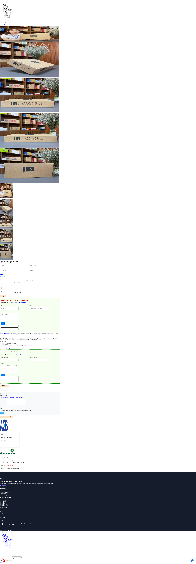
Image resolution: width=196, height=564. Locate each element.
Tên (1, 406)
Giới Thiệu (6, 6)
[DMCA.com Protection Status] (3, 488)
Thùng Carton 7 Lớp (7, 14)
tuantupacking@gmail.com (9, 348)
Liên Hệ (3, 23)
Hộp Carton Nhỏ (7, 15)
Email (1, 408)
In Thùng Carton (5, 8)
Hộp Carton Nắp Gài (7, 21)
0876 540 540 (11, 521)
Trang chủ (1, 24)
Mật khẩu (2, 558)
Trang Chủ (4, 4)
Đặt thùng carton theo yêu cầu (8, 22)
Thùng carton (4, 11)
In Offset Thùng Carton (8, 10)
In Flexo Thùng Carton (8, 9)
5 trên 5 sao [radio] (20, 397)
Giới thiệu (4, 5)
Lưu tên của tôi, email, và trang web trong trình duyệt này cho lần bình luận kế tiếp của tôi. (17, 410)
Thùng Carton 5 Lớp (7, 13)
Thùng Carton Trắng (7, 18)
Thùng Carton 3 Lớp (7, 12)
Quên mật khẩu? (3, 562)
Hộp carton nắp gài (13, 24)
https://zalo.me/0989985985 (20, 302)
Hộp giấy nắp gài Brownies (5, 333)
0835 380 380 (6, 521)
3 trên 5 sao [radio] (11, 397)
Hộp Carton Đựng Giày (8, 19)
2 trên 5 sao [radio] (6, 397)
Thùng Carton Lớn (7, 16)
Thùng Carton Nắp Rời (8, 20)
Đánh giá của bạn (3, 395)
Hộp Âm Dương (7, 17)
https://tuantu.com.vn (9, 347)
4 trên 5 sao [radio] (15, 397)
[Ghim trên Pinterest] (0, 279)
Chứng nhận (6, 7)
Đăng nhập (9, 560)
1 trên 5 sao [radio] (2, 397)
